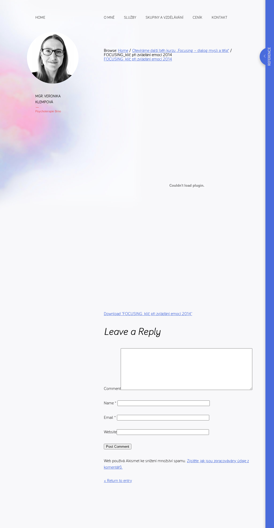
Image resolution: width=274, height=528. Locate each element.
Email (110, 417)
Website (110, 431)
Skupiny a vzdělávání (164, 17)
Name (110, 402)
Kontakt (219, 17)
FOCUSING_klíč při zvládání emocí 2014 (138, 59)
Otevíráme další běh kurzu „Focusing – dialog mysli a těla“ (180, 50)
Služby (130, 17)
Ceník (197, 17)
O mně (109, 17)
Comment (112, 388)
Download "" (148, 313)
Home (40, 17)
